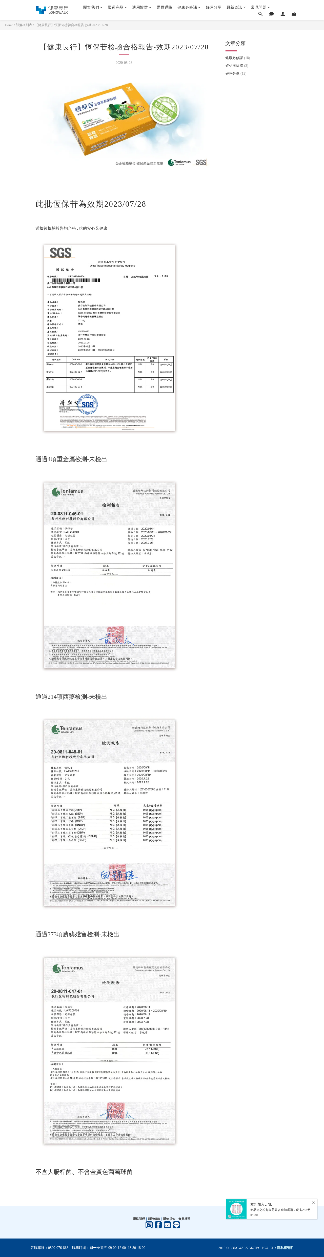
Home (9, 25)
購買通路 (164, 7)
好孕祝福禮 (236, 66)
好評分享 (213, 7)
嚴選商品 (116, 7)
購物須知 (169, 1219)
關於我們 (91, 7)
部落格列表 (24, 25)
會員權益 (184, 1219)
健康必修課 (187, 7)
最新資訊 (234, 7)
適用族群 (140, 7)
